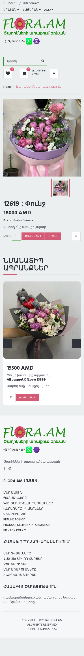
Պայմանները (15, 498)
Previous (7, 343)
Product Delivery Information (26, 525)
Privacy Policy (14, 530)
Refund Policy (14, 519)
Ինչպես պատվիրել (19, 575)
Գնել (54, 236)
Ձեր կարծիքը (15, 564)
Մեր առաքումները (19, 569)
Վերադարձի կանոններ (23, 508)
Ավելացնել (34, 236)
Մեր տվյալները (17, 553)
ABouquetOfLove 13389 (26, 380)
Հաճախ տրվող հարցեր (23, 559)
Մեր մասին (13, 492)
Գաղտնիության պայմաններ (28, 503)
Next (76, 343)
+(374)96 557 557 (14, 41)
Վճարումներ (14, 514)
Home (7, 86)
